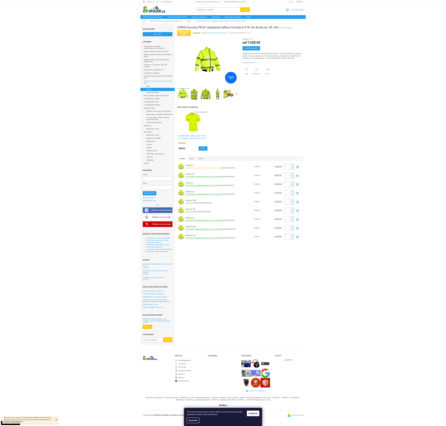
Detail (203, 148)
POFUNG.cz (241, 400)
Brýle (148, 86)
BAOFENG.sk (180, 400)
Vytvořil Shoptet (297, 415)
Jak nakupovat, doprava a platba (207, 2)
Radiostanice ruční (152, 129)
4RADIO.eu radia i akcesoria (229, 397)
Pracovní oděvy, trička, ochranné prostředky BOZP (157, 118)
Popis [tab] (192, 158)
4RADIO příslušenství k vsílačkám (207, 397)
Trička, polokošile (152, 92)
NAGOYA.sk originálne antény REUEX (223, 400)
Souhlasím (253, 413)
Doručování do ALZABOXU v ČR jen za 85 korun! (157, 265)
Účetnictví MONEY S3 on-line (153, 307)
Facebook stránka (184, 371)
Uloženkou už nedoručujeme (153, 277)
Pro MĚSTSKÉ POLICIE (151, 102)
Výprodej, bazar (149, 108)
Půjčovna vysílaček (172, 397)
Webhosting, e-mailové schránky (155, 297)
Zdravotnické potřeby (154, 122)
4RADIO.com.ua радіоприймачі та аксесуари (255, 397)
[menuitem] (152, 17)
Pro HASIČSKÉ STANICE (152, 99)
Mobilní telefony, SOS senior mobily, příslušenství (156, 61)
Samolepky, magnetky (152, 73)
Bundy (148, 89)
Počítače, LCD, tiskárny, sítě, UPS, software (155, 66)
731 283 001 (182, 367)
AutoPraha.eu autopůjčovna (155, 397)
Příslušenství (150, 141)
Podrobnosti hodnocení (219, 33)
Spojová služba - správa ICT (153, 291)
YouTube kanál (183, 381)
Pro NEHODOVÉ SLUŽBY (152, 105)
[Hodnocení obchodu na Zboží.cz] (223, 405)
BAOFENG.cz (148, 132)
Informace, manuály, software (235, 2)
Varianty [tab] (182, 158)
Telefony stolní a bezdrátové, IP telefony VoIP (158, 77)
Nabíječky (150, 160)
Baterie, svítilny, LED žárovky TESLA (156, 51)
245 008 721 (182, 364)
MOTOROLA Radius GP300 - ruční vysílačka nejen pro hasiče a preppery (157, 320)
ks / (157, 34)
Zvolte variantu (251, 48)
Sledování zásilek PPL (154, 247)
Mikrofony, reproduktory (155, 154)
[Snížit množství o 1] (293, 168)
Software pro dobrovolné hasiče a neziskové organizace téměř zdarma (156, 300)
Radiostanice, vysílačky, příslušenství (159, 114)
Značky (146, 163)
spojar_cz (181, 374)
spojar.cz (181, 377)
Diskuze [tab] (201, 158)
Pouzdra (150, 157)
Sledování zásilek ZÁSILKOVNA (157, 251)
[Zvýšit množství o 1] (293, 165)
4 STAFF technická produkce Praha (258, 400)
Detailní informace (249, 62)
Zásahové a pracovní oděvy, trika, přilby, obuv (158, 82)
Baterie (149, 148)
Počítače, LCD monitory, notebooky (158, 111)
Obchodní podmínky (154, 242)
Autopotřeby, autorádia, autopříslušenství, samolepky (154, 47)
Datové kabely (152, 151)
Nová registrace (148, 198)
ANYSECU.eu (286, 397)
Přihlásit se (149, 193)
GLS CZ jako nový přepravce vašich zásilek (155, 271)
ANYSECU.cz (148, 126)
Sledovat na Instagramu (257, 391)
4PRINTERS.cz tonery (187, 397)
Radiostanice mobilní (153, 138)
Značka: (239, 33)
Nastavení (193, 420)
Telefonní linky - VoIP (150, 304)
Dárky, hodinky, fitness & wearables (156, 95)
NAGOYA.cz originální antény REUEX (198, 400)
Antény (149, 144)
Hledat (245, 10)
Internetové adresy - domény (153, 294)
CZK (290, 2)
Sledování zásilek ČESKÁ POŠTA (158, 245)
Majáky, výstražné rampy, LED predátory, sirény (158, 55)
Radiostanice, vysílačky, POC (154, 70)
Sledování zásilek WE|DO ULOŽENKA (159, 249)
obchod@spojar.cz (184, 360)
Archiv (147, 327)
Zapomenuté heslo (149, 201)
